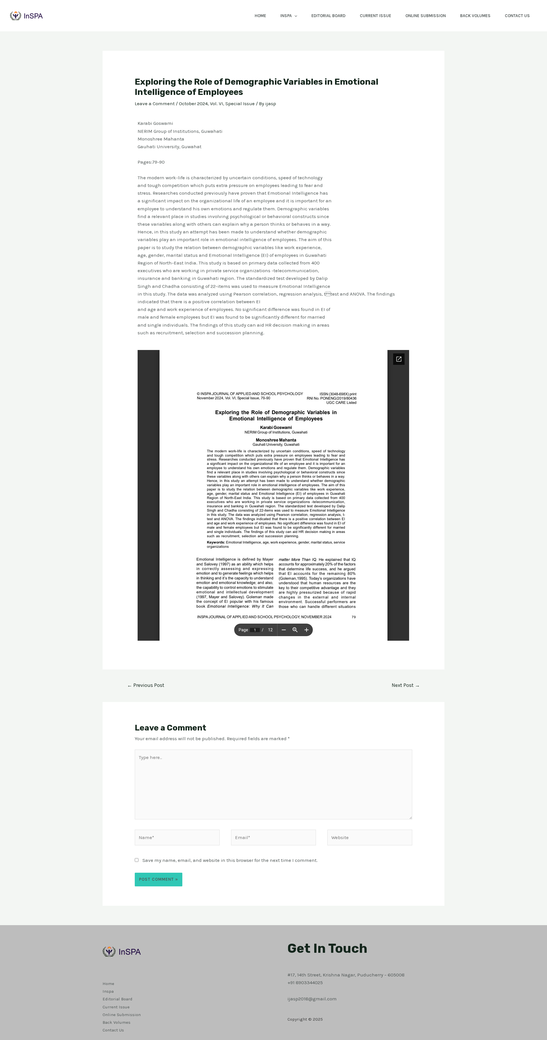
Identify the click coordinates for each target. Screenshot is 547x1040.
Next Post (406, 685)
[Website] (369, 838)
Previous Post (145, 685)
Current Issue (375, 15)
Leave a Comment (155, 103)
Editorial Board (328, 15)
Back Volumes (475, 15)
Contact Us (517, 15)
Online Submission (425, 15)
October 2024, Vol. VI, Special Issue (217, 103)
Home (260, 15)
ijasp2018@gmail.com (312, 999)
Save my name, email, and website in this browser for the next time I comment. (230, 860)
